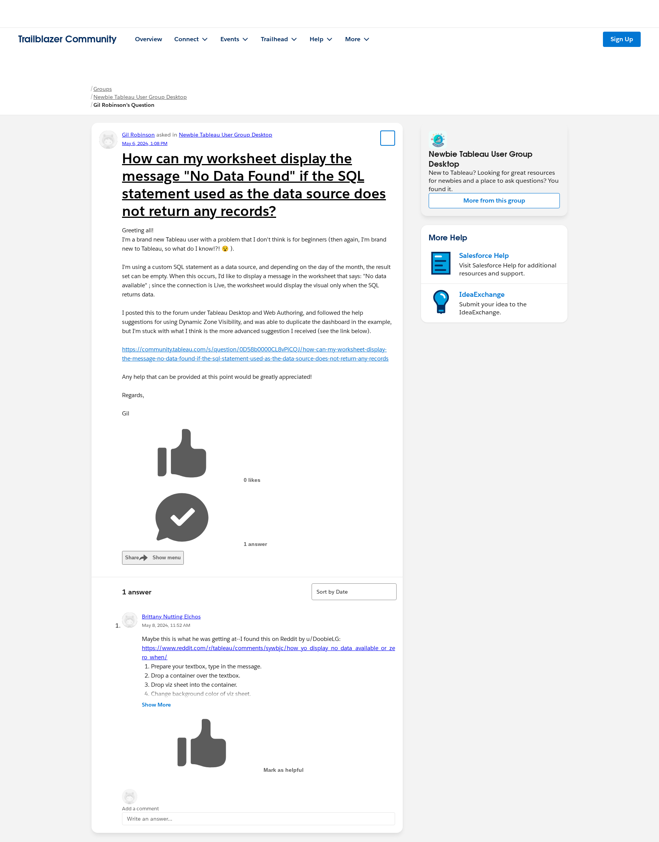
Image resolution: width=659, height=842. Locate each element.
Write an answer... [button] (149, 818)
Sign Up (622, 39)
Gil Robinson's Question (123, 104)
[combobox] (354, 591)
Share (153, 557)
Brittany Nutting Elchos (171, 616)
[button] (494, 200)
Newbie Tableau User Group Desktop (140, 96)
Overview (148, 39)
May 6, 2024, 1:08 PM (144, 143)
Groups (102, 88)
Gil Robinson (138, 134)
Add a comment (140, 808)
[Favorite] (388, 138)
